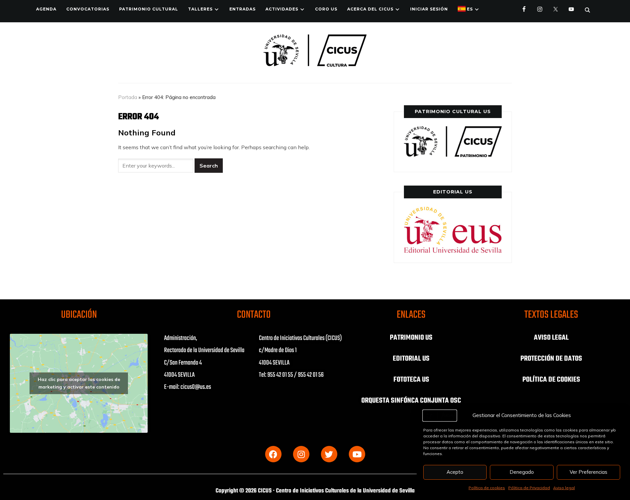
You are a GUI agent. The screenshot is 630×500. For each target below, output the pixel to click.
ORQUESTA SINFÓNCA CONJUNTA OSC (411, 400)
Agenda (46, 9)
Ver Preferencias (588, 472)
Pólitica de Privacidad (529, 487)
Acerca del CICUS (370, 9)
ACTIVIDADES (281, 9)
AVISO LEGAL (551, 337)
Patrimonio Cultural (148, 9)
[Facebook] (273, 454)
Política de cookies (487, 487)
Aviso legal (564, 487)
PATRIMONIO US (411, 337)
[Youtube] (357, 454)
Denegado (522, 472)
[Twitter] (329, 454)
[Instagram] (301, 454)
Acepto (455, 472)
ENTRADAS (242, 9)
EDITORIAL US (411, 358)
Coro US (326, 9)
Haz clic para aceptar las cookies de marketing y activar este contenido (79, 383)
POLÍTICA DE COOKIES (551, 379)
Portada (127, 97)
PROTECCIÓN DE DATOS (551, 358)
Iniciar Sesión (429, 9)
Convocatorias (87, 9)
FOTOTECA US (411, 379)
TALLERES (200, 9)
